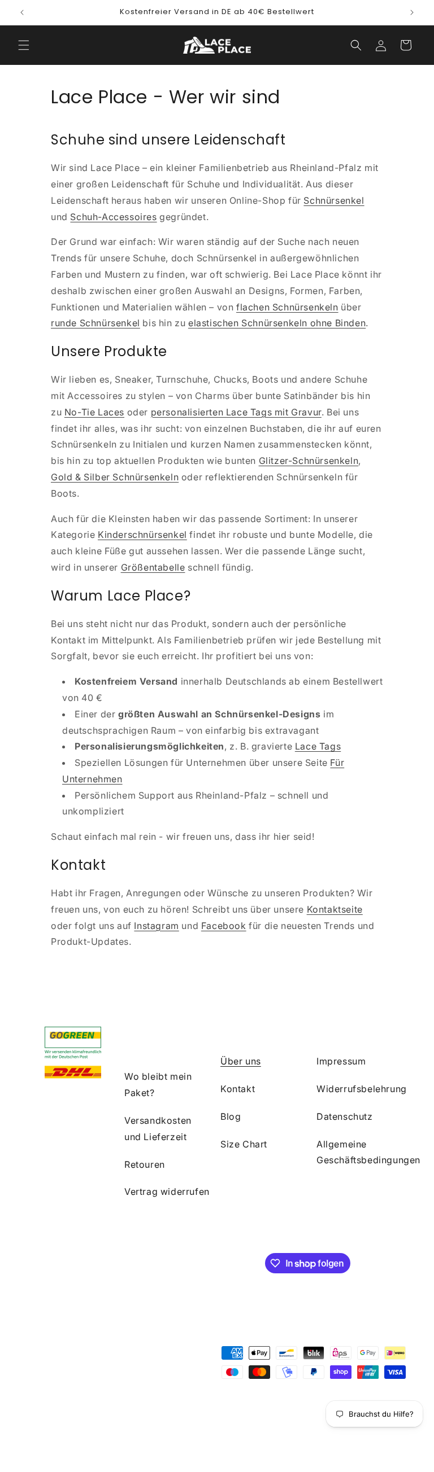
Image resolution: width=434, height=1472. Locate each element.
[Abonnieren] (218, 1262)
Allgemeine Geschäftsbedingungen (368, 1152)
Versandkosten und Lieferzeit (158, 1128)
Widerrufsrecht (232, 1409)
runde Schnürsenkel (95, 322)
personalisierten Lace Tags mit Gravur (236, 412)
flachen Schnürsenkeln (287, 307)
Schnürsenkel (333, 200)
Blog (230, 1116)
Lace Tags (318, 746)
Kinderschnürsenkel (142, 534)
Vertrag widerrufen (167, 1191)
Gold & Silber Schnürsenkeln (115, 477)
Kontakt (237, 1088)
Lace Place (109, 1409)
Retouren (144, 1164)
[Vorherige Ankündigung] (22, 12)
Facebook (223, 925)
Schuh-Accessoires (113, 216)
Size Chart (243, 1144)
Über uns (240, 1061)
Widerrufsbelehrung (361, 1088)
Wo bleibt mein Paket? (158, 1084)
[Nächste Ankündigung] (412, 12)
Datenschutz (344, 1116)
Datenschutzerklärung (305, 1409)
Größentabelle (153, 567)
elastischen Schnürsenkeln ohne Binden (277, 322)
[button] (23, 45)
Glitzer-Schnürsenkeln (309, 460)
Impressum (341, 1061)
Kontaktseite (335, 909)
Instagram (156, 925)
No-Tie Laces (94, 412)
